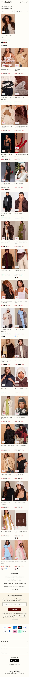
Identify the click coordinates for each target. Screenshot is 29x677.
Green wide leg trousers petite (18, 586)
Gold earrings (8, 577)
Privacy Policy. (15, 619)
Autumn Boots (7, 586)
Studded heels (22, 583)
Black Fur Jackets (14, 589)
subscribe (14, 609)
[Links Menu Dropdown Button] (2, 2)
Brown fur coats (12, 580)
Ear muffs (21, 577)
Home (2, 6)
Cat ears (19, 580)
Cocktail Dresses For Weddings (10, 583)
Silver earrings (15, 577)
